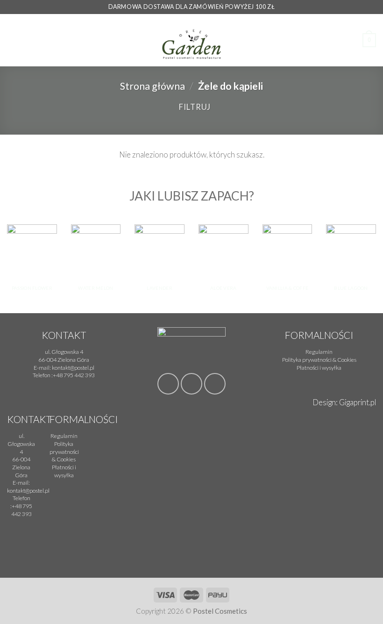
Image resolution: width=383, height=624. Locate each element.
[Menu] (13, 40)
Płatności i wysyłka (64, 471)
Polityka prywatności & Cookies (64, 451)
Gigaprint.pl (357, 402)
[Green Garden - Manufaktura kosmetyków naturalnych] (191, 40)
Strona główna (152, 86)
